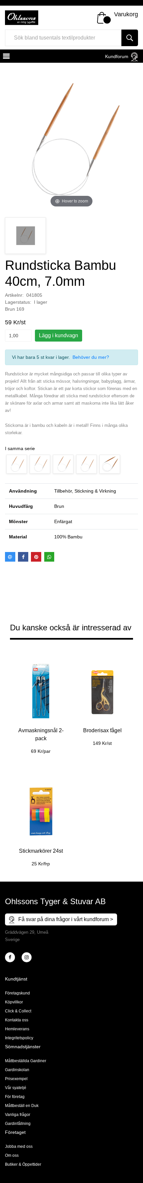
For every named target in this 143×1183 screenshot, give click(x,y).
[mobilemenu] (6, 57)
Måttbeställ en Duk (22, 1105)
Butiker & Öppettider (23, 1164)
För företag (15, 1096)
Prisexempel (16, 1078)
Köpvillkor (14, 1002)
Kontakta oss (16, 1020)
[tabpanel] (41, 703)
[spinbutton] (18, 335)
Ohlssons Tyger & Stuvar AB (55, 901)
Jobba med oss (19, 1146)
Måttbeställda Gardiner (25, 1061)
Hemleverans (17, 1029)
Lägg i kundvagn (58, 335)
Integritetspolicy (19, 1038)
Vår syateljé (15, 1087)
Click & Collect (18, 1011)
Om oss (12, 1155)
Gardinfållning (18, 1123)
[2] (10, 957)
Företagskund (17, 993)
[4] (27, 957)
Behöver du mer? (90, 357)
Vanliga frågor (17, 1114)
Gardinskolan (17, 1069)
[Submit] (129, 38)
